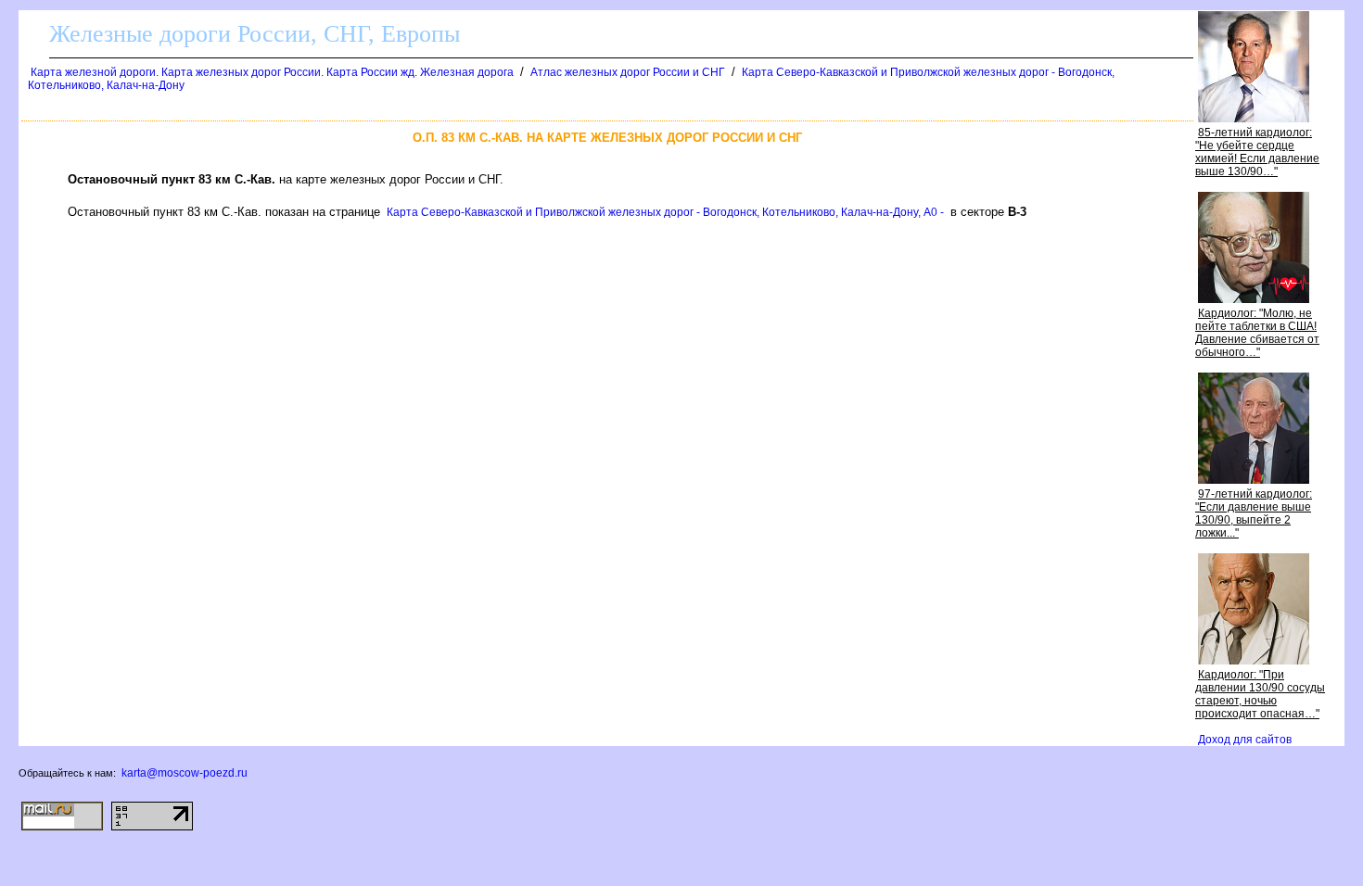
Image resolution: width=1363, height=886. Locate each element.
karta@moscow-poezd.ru (184, 772)
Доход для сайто (1245, 739)
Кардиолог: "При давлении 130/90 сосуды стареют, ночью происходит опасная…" (1260, 694)
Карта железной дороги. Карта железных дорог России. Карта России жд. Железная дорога (272, 72)
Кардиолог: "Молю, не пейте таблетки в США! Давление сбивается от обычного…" (1257, 333)
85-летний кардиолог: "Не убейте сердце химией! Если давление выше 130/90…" (1257, 152)
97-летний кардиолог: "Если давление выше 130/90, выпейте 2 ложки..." (1253, 513)
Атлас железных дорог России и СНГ (627, 72)
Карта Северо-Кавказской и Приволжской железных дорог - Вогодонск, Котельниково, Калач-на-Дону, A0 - (665, 212)
